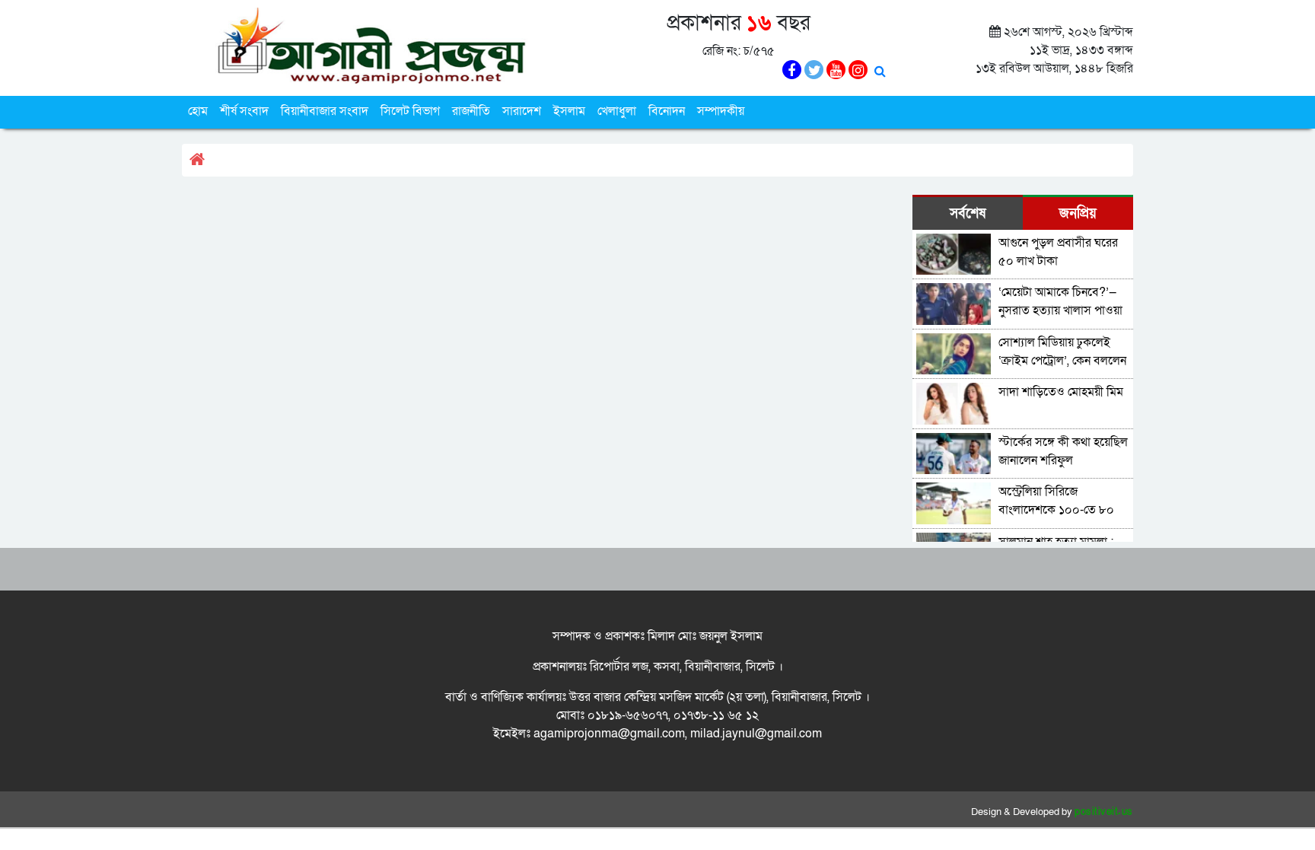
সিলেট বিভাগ (410, 111)
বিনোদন (666, 111)
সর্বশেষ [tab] (967, 213)
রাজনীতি (471, 111)
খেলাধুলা (616, 111)
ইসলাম (569, 111)
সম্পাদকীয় (720, 111)
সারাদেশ (521, 111)
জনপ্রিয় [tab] (1078, 213)
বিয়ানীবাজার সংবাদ (324, 111)
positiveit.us (1104, 812)
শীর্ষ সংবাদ (244, 111)
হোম (198, 111)
